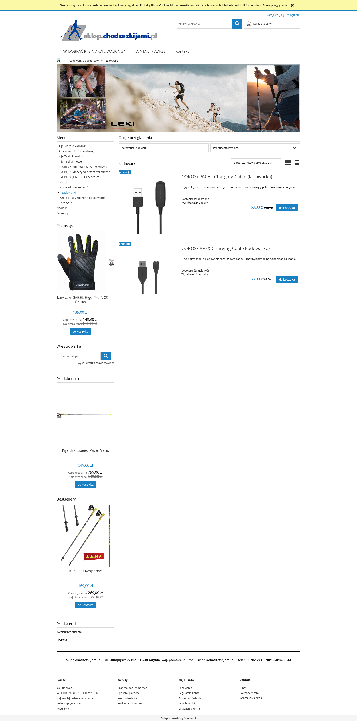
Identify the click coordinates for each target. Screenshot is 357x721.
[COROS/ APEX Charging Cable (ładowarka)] (149, 276)
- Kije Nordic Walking (71, 146)
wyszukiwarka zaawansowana (96, 363)
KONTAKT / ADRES (250, 698)
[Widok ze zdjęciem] (288, 163)
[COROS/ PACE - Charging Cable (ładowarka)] (149, 206)
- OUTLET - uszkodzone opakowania (81, 198)
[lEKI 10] (178, 98)
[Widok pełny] (296, 163)
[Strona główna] (108, 30)
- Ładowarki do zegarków (74, 187)
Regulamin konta (188, 693)
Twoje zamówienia (189, 698)
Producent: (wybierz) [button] (226, 148)
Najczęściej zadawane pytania (75, 698)
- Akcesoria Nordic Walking (75, 151)
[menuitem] (93, 51)
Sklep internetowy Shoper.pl (178, 718)
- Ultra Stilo (64, 203)
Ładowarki (69, 192)
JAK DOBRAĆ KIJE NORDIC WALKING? (79, 693)
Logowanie (185, 688)
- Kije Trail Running (70, 156)
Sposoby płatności (129, 693)
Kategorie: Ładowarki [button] (134, 148)
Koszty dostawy (127, 698)
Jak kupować (64, 688)
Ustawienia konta (189, 708)
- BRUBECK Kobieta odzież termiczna (82, 167)
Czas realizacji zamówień (132, 688)
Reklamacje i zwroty (130, 703)
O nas (242, 688)
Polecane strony (249, 693)
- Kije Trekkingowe (69, 161)
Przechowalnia (187, 703)
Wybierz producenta (69, 631)
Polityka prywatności (69, 703)
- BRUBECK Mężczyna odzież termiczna (83, 172)
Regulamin (63, 708)
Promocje (63, 213)
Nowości (62, 208)
